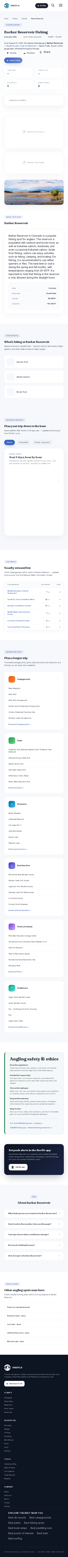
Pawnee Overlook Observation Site (22, 960)
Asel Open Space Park (17, 770)
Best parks (14, 1522)
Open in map (13, 60)
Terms (6, 1499)
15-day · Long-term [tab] (42, 442)
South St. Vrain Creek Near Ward (20, 599)
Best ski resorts (17, 1517)
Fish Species (9, 1471)
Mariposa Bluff (14, 966)
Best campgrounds (40, 1517)
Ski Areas (8, 1425)
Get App (43, 5)
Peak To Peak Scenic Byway (19, 954)
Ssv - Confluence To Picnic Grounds (23, 1009)
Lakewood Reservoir (16, 819)
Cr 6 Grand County (16, 898)
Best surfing (15, 1538)
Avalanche (8, 1412)
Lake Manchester (15, 831)
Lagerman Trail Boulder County (21, 886)
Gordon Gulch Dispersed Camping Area (24, 706)
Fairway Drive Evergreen (18, 904)
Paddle (7, 1429)
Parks (6, 1444)
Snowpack (8, 1398)
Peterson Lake (14, 843)
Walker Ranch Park (16, 764)
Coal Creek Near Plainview (18, 627)
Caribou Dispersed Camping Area (22, 712)
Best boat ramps (17, 1527)
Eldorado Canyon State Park (19, 758)
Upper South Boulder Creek (19, 997)
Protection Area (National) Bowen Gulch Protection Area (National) (30, 751)
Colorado (24, 19)
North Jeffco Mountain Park (19, 782)
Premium (8, 1495)
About (6, 1492)
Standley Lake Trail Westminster (21, 892)
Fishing (14, 19)
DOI (62, 1552)
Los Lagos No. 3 (15, 825)
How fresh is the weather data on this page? (29, 1224)
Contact (7, 1506)
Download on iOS (15, 1384)
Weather (7, 1479)
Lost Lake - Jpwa (14, 1324)
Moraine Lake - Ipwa (15, 1341)
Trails (6, 1447)
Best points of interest (20, 1533)
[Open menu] (61, 5)
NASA (58, 1552)
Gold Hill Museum (16, 948)
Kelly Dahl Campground (18, 700)
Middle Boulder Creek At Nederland (21, 46)
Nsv (10, 1015)
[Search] (53, 5)
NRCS (53, 1552)
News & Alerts (9, 1468)
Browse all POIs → (16, 972)
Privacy (7, 1503)
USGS (43, 1552)
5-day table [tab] (23, 442)
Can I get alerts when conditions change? (28, 1234)
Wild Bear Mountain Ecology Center (22, 936)
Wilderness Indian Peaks (19, 776)
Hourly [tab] (9, 442)
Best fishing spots (34, 1522)
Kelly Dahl (12, 694)
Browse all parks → (16, 788)
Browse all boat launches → (20, 910)
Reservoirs (8, 1405)
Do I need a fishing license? (21, 1245)
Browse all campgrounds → (20, 724)
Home (6, 19)
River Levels (9, 1408)
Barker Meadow (15, 813)
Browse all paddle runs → (19, 1027)
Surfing (7, 1451)
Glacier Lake (13, 837)
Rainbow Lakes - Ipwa (16, 1316)
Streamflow (8, 1401)
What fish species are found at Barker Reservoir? (32, 1213)
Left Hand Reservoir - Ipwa (18, 1333)
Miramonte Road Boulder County (21, 875)
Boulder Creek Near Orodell (19, 606)
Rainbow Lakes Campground (20, 718)
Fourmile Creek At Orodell (18, 621)
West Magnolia (14, 688)
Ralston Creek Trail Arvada (19, 880)
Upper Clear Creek (16, 1021)
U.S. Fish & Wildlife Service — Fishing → (26, 1123)
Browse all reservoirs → (18, 849)
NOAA (48, 1552)
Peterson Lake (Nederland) (18, 1307)
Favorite (11, 53)
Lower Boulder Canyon (17, 1003)
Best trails (42, 1533)
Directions (29, 53)
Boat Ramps (8, 1440)
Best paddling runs (41, 1527)
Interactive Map (10, 1464)
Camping (7, 1436)
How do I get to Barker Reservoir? (25, 1256)
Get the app (18, 1167)
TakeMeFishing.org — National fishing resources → (31, 1128)
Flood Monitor (9, 1475)
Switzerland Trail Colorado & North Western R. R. (28, 942)
